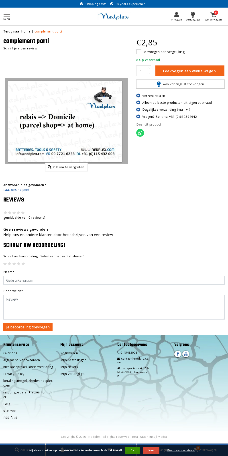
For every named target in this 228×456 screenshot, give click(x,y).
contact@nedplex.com (132, 360)
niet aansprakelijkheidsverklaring (28, 367)
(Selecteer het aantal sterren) (44, 256)
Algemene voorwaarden (21, 360)
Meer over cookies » (181, 450)
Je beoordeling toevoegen (28, 327)
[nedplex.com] (114, 16)
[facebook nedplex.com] (177, 354)
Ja (132, 450)
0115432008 (128, 352)
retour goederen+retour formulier (27, 394)
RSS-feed (10, 417)
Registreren (69, 353)
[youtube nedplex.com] (185, 354)
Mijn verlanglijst (72, 374)
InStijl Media (158, 437)
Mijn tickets (69, 367)
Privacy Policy (13, 374)
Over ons (10, 353)
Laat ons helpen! (16, 189)
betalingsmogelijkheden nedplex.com (28, 383)
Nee (151, 450)
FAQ (6, 404)
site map (10, 411)
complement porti (48, 31)
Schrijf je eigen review (20, 48)
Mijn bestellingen (73, 360)
